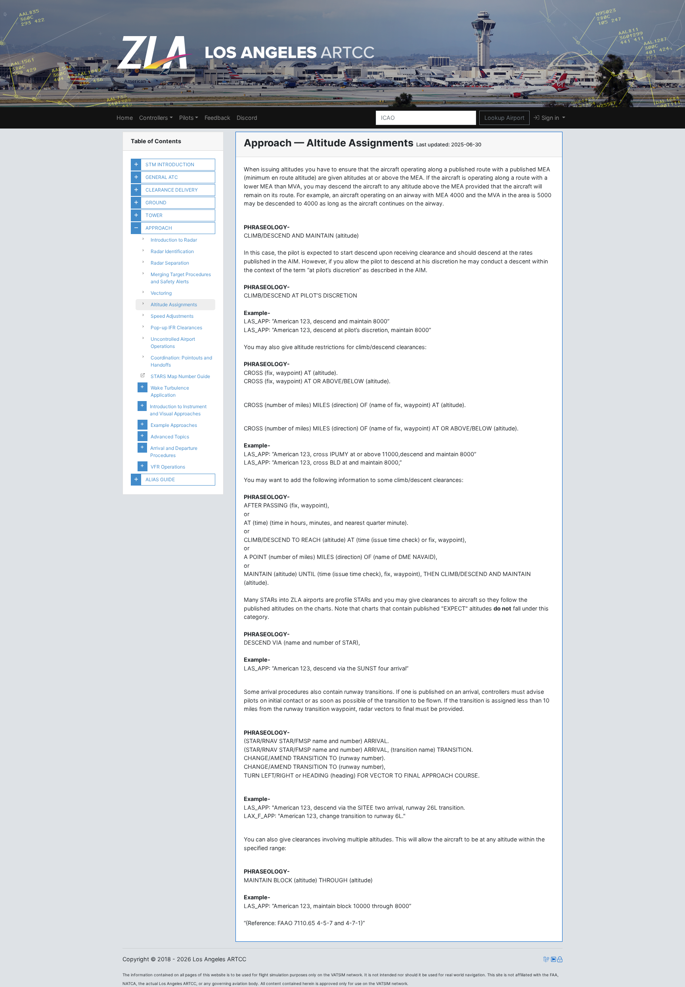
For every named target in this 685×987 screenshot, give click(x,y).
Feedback (217, 117)
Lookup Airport (504, 117)
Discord (247, 117)
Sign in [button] (550, 117)
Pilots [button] (186, 117)
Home (125, 117)
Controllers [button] (153, 117)
